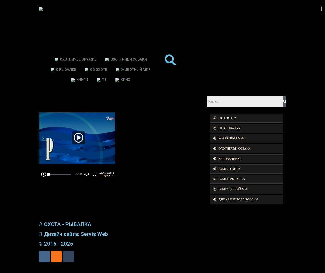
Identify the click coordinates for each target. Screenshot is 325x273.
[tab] (246, 118)
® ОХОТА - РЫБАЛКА (65, 224)
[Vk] (44, 256)
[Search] (284, 101)
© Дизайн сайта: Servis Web (73, 234)
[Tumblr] (68, 256)
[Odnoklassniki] (56, 256)
